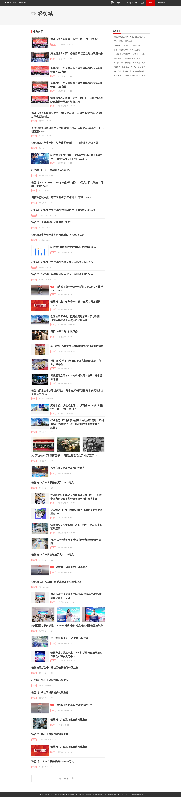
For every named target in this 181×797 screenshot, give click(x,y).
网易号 (53, 44)
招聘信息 (89, 794)
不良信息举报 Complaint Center (118, 794)
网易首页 (8, 3)
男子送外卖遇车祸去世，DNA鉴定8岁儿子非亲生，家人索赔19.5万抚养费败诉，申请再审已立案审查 (132, 71)
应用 (14, 3)
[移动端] (113, 2)
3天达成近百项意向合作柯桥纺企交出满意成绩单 (76, 346)
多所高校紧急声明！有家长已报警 (127, 50)
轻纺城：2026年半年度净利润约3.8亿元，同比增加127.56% (63, 209)
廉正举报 (133, 794)
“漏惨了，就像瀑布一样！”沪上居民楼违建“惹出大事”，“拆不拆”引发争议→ (132, 67)
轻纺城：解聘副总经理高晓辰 (72, 567)
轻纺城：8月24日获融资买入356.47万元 (52, 170)
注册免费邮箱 (160, 3)
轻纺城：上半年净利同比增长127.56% (52, 222)
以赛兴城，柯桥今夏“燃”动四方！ (68, 467)
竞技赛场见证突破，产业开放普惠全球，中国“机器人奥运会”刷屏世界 (132, 37)
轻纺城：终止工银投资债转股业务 (49, 680)
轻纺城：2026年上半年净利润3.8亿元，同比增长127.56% (62, 261)
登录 (150, 3)
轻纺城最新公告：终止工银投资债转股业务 (54, 667)
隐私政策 (103, 794)
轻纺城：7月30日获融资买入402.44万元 (52, 761)
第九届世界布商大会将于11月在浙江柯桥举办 (74, 38)
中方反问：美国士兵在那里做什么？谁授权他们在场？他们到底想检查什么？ (132, 76)
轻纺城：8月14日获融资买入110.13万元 (52, 482)
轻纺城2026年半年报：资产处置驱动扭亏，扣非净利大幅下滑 (64, 142)
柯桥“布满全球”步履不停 (64, 331)
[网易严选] (129, 2)
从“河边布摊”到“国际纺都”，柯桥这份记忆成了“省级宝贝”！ (64, 455)
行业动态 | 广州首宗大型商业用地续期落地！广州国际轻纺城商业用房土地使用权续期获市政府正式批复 (77, 424)
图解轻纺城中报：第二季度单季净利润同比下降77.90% (61, 197)
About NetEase (65, 794)
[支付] (137, 2)
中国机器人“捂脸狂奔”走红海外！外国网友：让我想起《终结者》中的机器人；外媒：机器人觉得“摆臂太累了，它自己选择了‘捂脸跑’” (132, 54)
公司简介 (74, 794)
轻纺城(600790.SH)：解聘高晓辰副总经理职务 (56, 581)
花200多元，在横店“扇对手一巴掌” (127, 45)
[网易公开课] (120, 2)
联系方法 (81, 794)
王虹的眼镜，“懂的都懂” (123, 41)
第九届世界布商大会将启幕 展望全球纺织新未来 (76, 53)
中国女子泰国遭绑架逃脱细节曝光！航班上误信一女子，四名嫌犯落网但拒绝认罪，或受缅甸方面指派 (132, 63)
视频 (53, 295)
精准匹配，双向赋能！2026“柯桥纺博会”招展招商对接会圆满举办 (67, 625)
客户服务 (96, 794)
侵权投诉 (140, 794)
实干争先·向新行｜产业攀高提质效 (69, 638)
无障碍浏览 (23, 3)
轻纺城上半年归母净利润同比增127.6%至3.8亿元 (57, 234)
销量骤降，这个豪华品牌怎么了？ (127, 58)
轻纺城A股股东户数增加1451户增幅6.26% (73, 247)
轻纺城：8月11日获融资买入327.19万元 (52, 554)
